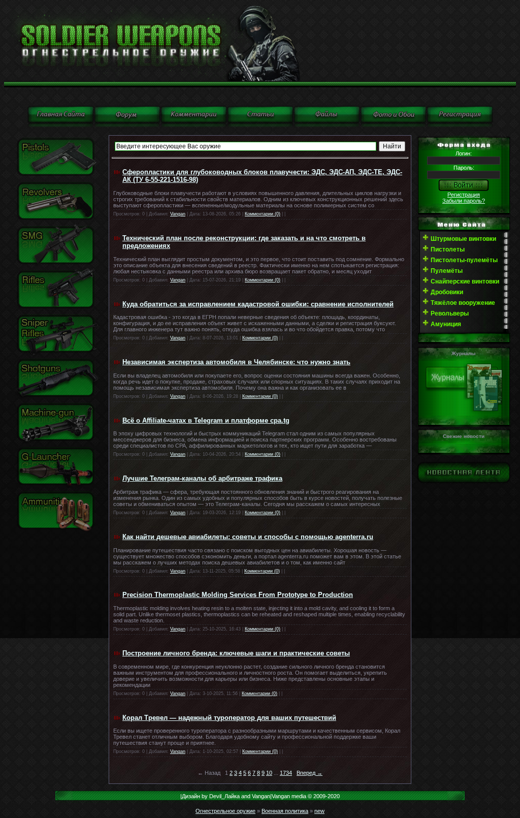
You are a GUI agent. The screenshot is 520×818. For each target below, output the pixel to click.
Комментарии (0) (262, 213)
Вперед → (309, 773)
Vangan (177, 213)
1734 (286, 773)
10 (269, 773)
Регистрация (463, 195)
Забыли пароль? (463, 201)
